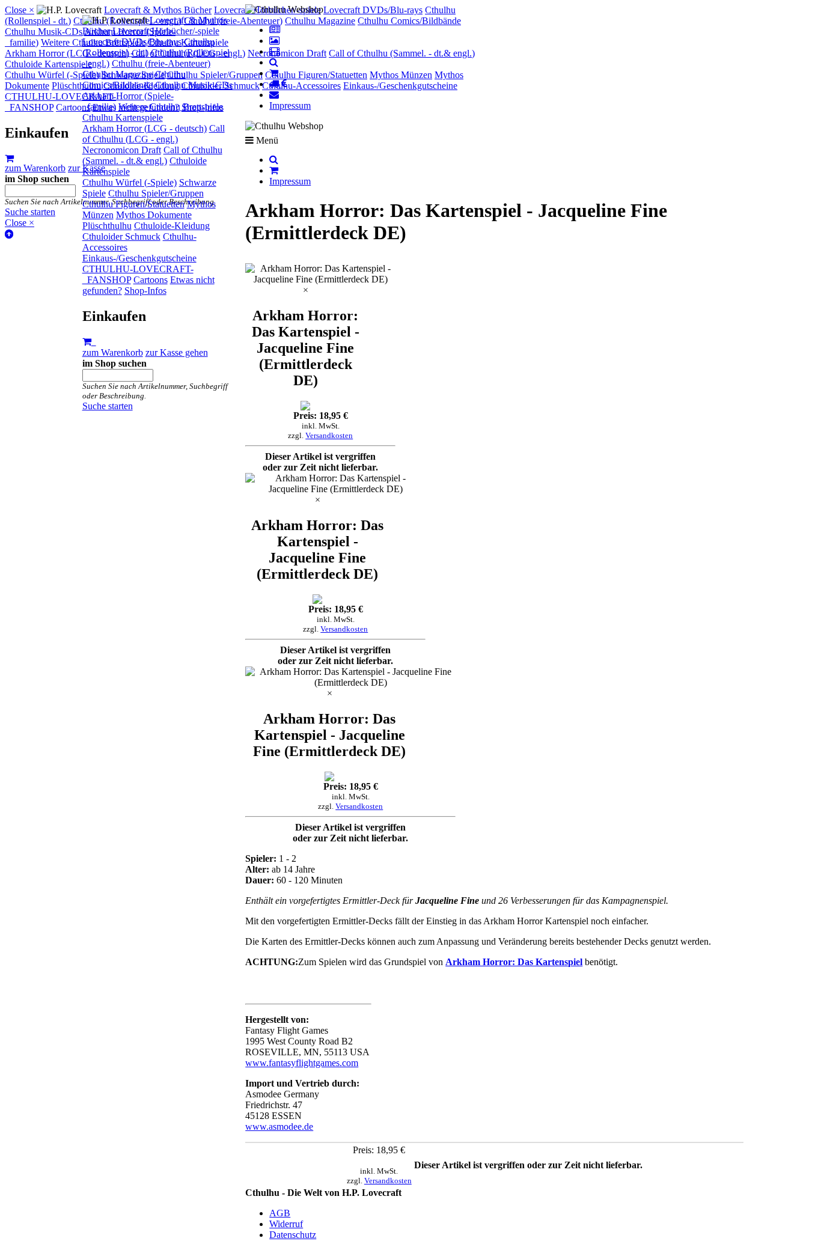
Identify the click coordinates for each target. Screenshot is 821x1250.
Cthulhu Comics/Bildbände (134, 79)
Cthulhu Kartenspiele (122, 117)
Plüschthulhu (107, 226)
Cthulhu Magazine (117, 74)
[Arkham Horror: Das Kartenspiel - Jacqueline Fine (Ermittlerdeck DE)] (320, 274)
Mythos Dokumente (154, 215)
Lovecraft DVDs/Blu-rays (132, 42)
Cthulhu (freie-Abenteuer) (161, 63)
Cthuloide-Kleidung (172, 226)
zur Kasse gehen (176, 352)
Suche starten (107, 406)
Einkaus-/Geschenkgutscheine (139, 258)
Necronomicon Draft (121, 150)
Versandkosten (329, 435)
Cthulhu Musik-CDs (194, 85)
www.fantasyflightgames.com (301, 1063)
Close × (19, 10)
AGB (279, 1213)
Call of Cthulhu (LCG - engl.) (153, 133)
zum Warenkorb (112, 352)
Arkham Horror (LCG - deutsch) (144, 128)
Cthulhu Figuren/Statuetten (133, 204)
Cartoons (150, 280)
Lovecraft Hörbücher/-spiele (165, 31)
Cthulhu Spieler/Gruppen (156, 193)
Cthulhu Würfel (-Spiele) (129, 182)
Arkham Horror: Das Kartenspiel (513, 962)
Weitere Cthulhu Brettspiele (170, 107)
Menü (266, 140)
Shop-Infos (145, 290)
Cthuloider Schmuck (121, 236)
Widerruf (286, 1224)
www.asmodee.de (279, 1126)
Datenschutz (292, 1235)
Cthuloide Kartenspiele (48, 64)
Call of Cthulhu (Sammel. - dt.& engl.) (152, 155)
